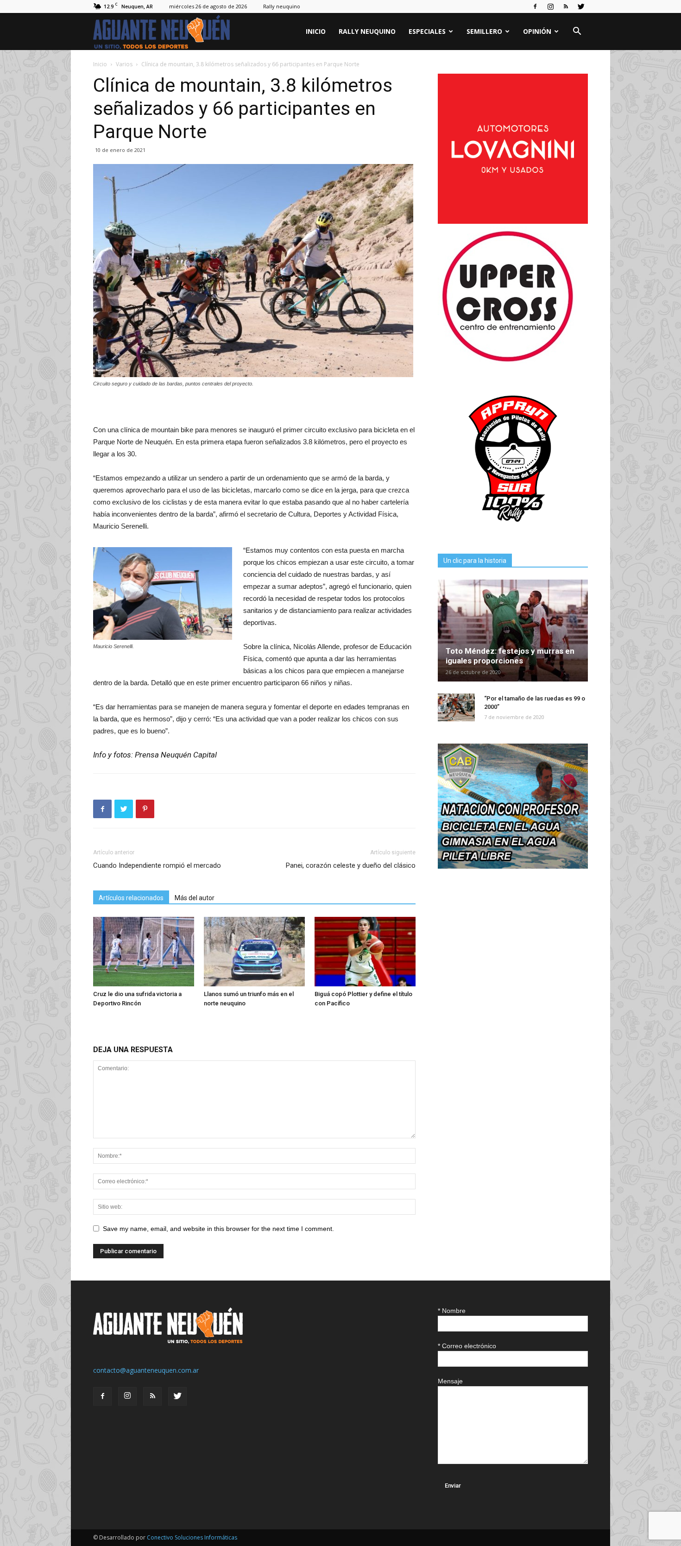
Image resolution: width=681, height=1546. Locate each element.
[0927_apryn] (513, 531)
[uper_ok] (507, 361)
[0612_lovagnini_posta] (513, 221)
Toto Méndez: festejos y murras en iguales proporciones (510, 655)
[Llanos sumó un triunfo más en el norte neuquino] (254, 951)
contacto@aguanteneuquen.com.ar (146, 1370)
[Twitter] (581, 6)
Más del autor (194, 898)
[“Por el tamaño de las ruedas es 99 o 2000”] (456, 707)
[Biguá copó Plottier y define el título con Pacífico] (365, 951)
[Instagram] (550, 6)
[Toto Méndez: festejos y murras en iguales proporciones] (513, 631)
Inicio (316, 31)
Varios (124, 64)
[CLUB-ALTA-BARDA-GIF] (513, 866)
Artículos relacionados (131, 898)
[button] (577, 32)
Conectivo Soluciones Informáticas (192, 1537)
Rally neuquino (281, 6)
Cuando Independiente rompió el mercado (157, 865)
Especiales (427, 31)
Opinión (537, 31)
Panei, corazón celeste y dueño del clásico (351, 865)
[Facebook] (535, 6)
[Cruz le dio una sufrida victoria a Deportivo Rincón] (143, 951)
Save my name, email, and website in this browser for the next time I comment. (218, 1228)
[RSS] (566, 6)
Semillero (484, 31)
